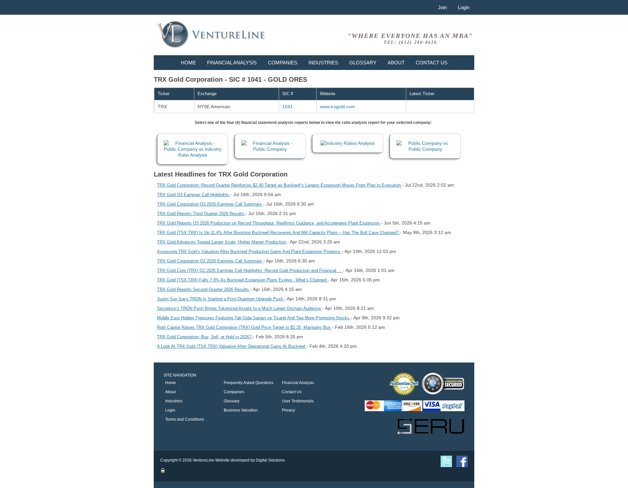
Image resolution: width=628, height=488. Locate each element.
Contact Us (431, 62)
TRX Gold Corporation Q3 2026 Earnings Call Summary (210, 204)
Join (442, 7)
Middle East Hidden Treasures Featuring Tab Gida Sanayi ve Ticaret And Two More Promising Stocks (254, 317)
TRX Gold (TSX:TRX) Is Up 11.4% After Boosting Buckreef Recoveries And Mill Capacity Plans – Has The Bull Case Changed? (278, 232)
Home (188, 62)
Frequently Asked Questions (248, 382)
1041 (287, 106)
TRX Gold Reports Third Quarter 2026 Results (201, 213)
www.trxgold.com (337, 106)
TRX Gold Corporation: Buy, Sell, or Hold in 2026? (205, 336)
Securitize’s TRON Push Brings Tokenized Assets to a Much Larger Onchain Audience (239, 308)
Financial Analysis (232, 62)
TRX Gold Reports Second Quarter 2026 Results (203, 289)
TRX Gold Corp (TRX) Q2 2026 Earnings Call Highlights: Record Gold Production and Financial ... (250, 270)
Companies (282, 62)
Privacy (288, 410)
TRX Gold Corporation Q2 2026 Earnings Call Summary (210, 261)
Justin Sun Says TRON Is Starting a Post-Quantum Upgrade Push (220, 298)
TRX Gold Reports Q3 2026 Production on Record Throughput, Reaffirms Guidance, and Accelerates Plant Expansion (269, 223)
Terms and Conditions (184, 419)
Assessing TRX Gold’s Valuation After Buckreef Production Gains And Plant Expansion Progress (249, 251)
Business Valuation (241, 410)
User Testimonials (298, 401)
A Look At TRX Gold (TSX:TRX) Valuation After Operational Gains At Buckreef (231, 346)
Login (463, 7)
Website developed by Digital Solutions (250, 460)
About (396, 62)
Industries (323, 62)
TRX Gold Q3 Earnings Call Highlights (193, 194)
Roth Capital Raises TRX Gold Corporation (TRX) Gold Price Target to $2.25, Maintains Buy (244, 327)
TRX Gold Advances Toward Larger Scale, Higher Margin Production (222, 242)
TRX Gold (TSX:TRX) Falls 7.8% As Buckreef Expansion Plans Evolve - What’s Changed (242, 280)
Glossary (362, 62)
